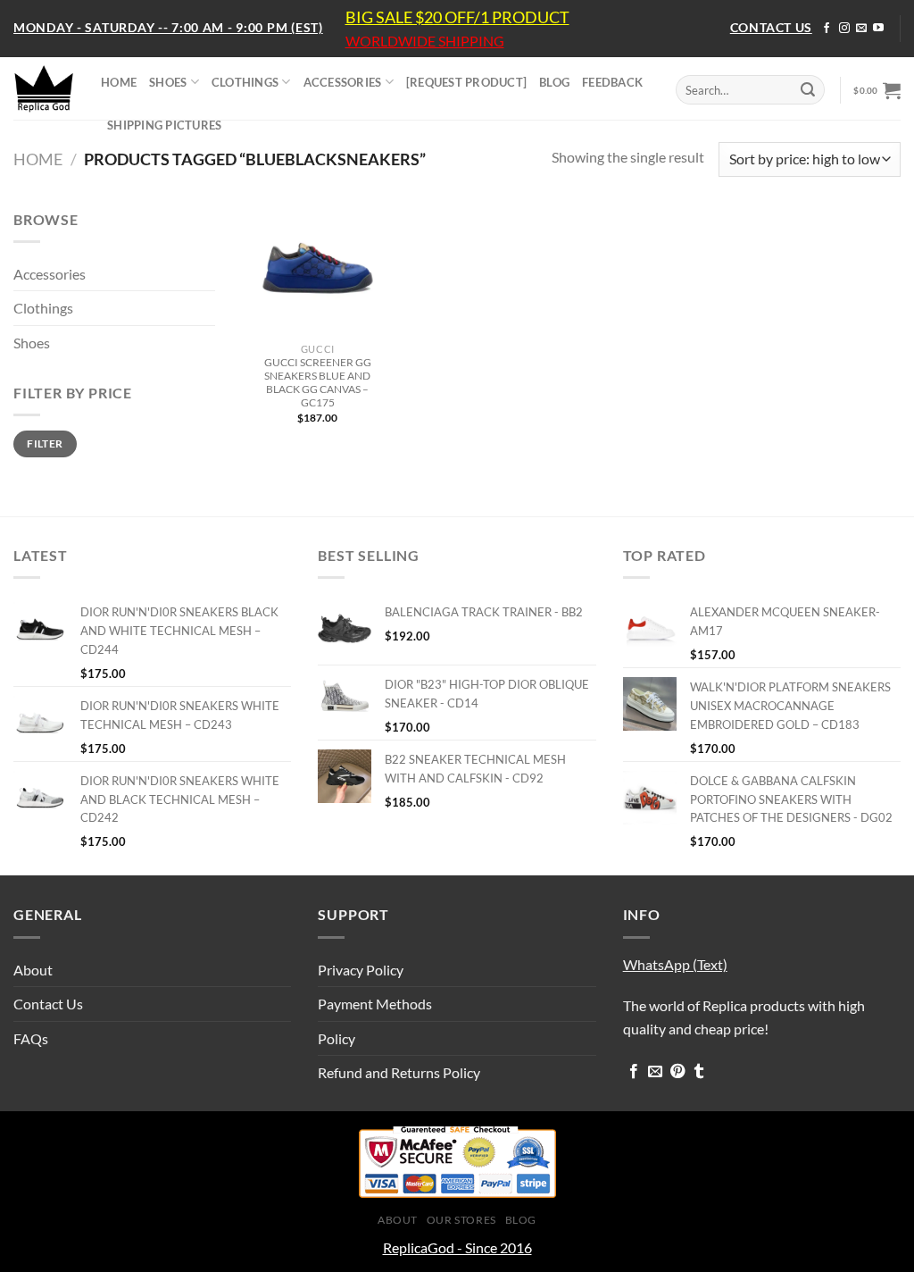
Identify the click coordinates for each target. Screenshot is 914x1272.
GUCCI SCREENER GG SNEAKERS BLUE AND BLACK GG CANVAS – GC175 (317, 382)
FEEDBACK (612, 82)
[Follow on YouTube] (878, 28)
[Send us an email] (861, 28)
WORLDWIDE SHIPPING (424, 41)
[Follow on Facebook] (826, 28)
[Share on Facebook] (634, 1072)
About (33, 969)
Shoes (31, 342)
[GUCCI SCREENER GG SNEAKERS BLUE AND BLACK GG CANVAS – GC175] (317, 271)
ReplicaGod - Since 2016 (457, 1247)
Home (37, 159)
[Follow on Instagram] (844, 28)
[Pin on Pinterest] (677, 1072)
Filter (44, 443)
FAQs (30, 1038)
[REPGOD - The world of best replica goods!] (43, 88)
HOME (119, 82)
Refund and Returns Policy (399, 1072)
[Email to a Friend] (655, 1072)
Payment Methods (375, 1003)
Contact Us (48, 1003)
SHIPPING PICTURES (164, 125)
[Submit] (808, 90)
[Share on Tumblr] (699, 1072)
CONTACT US (771, 27)
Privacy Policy (360, 969)
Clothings (43, 307)
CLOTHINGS (245, 82)
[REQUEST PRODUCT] (466, 82)
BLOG (554, 82)
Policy (336, 1038)
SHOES (168, 82)
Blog (520, 1219)
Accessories (49, 273)
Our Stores (461, 1219)
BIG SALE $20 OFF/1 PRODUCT (457, 17)
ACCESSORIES (342, 82)
